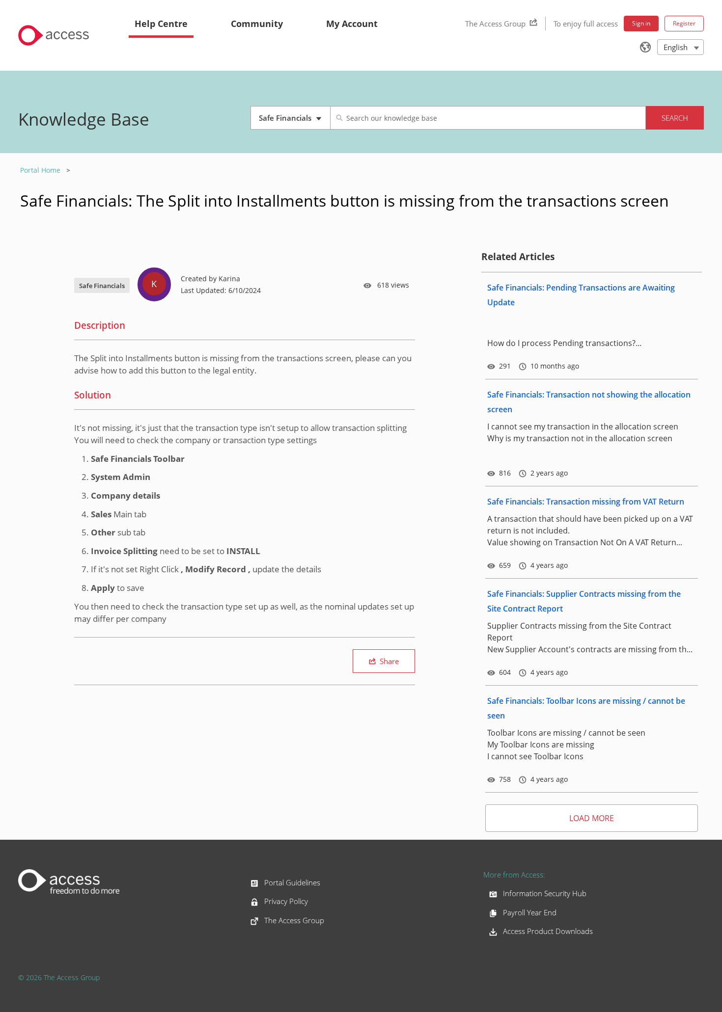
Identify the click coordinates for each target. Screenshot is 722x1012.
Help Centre (161, 23)
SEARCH (675, 118)
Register (684, 23)
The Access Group (495, 23)
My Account (352, 23)
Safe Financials (294, 121)
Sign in (641, 23)
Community (257, 23)
